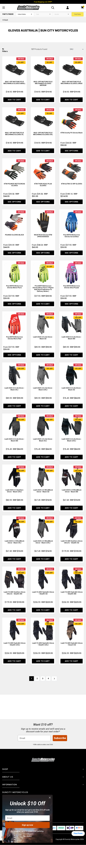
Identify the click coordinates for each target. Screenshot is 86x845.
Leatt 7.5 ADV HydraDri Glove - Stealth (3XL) (43, 644)
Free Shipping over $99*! (43, 2)
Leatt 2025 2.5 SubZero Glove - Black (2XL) (14, 491)
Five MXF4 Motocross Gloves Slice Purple (71, 287)
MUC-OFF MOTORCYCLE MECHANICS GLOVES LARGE (72, 82)
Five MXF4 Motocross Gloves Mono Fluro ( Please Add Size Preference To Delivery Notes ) (43, 288)
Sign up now (27, 825)
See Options (71, 151)
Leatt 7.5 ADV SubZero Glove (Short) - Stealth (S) (71, 542)
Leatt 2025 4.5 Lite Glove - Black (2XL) (43, 389)
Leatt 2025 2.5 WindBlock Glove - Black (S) (43, 491)
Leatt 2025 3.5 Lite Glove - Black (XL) (43, 440)
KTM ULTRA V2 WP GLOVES (71, 184)
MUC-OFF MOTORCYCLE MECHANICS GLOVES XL (14, 133)
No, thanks (27, 836)
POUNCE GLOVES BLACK (14, 235)
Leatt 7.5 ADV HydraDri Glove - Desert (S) (72, 644)
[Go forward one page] (54, 678)
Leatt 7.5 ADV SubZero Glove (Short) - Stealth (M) (14, 593)
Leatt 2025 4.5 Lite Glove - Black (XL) (14, 389)
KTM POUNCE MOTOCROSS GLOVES (14, 184)
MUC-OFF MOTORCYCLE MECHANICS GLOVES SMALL (14, 82)
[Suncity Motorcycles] (28, 7)
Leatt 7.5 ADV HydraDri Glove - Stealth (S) (43, 593)
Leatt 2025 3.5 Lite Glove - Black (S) (72, 389)
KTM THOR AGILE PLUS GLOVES (43, 184)
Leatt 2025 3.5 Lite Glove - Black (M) (14, 440)
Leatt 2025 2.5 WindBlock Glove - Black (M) (71, 491)
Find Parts (77, 14)
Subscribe (60, 738)
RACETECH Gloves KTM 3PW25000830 (43, 235)
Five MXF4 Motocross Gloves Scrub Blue (71, 235)
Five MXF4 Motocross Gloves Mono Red (14, 338)
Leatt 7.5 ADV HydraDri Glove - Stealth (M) (72, 593)
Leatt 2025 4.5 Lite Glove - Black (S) (43, 338)
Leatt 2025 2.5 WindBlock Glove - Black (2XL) (43, 542)
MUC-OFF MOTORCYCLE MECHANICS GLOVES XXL (43, 133)
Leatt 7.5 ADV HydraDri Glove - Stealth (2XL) (14, 644)
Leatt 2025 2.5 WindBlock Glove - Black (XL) (14, 542)
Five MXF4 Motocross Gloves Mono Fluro (14, 287)
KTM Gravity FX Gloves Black (72, 133)
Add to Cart (14, 100)
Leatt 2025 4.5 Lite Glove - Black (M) (72, 338)
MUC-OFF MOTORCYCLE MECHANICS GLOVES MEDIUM (43, 83)
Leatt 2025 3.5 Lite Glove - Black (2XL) (72, 440)
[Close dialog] (50, 798)
